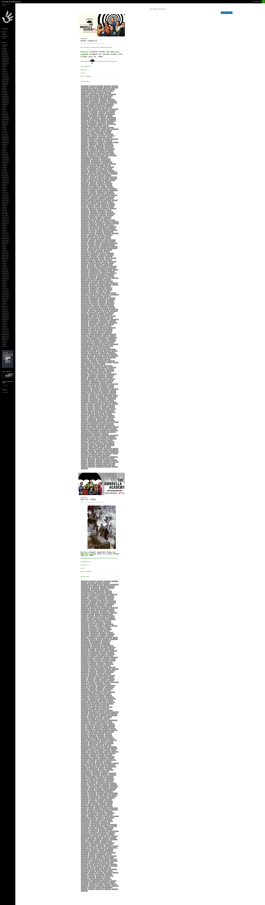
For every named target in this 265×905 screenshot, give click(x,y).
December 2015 (5, 255)
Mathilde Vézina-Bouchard (96, 334)
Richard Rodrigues (85, 829)
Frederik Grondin (85, 213)
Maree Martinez (93, 322)
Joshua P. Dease (92, 276)
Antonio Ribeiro (104, 119)
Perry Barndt (110, 380)
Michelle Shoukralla (86, 349)
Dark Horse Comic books (112, 558)
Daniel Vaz (92, 177)
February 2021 (5, 154)
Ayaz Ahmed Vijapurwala (87, 127)
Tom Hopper (84, 450)
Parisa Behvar (84, 375)
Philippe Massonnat (86, 387)
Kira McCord (112, 753)
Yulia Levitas (99, 463)
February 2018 (5, 213)
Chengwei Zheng (109, 152)
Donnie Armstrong (111, 670)
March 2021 (4, 152)
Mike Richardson (92, 794)
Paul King (106, 379)
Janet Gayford (85, 240)
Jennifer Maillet (108, 717)
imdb (82, 73)
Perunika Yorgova (85, 382)
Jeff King (91, 248)
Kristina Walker (111, 299)
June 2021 (4, 147)
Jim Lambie (108, 258)
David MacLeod (85, 185)
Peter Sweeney (85, 385)
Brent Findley (84, 137)
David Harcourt (108, 183)
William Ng (84, 461)
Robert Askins (93, 397)
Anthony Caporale (111, 117)
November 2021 (5, 139)
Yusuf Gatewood (91, 465)
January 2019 (4, 195)
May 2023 (4, 109)
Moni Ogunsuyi (85, 799)
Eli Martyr (115, 200)
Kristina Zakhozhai (86, 301)
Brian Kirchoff (114, 139)
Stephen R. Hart (97, 433)
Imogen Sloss (114, 230)
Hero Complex (89, 41)
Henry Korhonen (85, 228)
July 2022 (4, 126)
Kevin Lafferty (85, 296)
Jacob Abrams (115, 233)
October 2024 (4, 81)
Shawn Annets (106, 422)
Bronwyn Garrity (92, 142)
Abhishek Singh (85, 87)
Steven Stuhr (103, 437)
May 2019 (4, 188)
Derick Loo (106, 190)
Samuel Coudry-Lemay (86, 412)
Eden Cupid (84, 200)
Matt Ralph (112, 336)
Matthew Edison (95, 339)
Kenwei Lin (84, 294)
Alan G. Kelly (100, 92)
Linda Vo (91, 309)
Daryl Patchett (93, 178)
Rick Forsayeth (85, 395)
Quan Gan (111, 387)
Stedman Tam (105, 428)
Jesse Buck (102, 253)
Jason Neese (98, 243)
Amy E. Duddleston (101, 104)
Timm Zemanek (85, 448)
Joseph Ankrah (105, 273)
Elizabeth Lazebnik (93, 675)
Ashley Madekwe (101, 124)
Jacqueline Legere (92, 235)
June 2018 (4, 207)
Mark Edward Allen (86, 327)
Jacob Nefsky (84, 235)
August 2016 (4, 243)
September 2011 (5, 337)
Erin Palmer (103, 680)
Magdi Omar (109, 317)
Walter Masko (92, 460)
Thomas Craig (84, 445)
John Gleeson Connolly (95, 263)
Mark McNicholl (111, 327)
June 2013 (4, 303)
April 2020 (4, 170)
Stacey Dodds (91, 428)
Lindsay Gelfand (98, 309)
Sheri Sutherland (94, 423)
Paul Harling (99, 379)
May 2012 (4, 324)
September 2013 (5, 298)
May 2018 (4, 208)
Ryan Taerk (84, 408)
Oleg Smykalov (110, 370)
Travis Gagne (94, 453)
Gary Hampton (103, 215)
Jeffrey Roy (84, 717)
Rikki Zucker (99, 395)
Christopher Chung (95, 160)
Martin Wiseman (85, 332)
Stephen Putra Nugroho (87, 433)
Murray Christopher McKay (100, 357)
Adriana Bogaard (102, 89)
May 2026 (4, 49)
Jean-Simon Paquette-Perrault (111, 712)
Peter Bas (103, 382)
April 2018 (4, 210)
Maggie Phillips (94, 319)
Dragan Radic (93, 672)
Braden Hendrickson (86, 135)
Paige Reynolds (102, 374)
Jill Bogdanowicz (94, 258)
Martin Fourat (102, 331)
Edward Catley (91, 200)
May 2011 (4, 344)
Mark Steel (92, 329)
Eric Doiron (84, 205)
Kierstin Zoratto (94, 753)
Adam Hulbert (114, 87)
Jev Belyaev (94, 256)
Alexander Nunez (85, 97)
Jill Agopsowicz (85, 258)
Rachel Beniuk (115, 389)
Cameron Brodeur (109, 145)
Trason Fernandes (85, 453)
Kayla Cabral (93, 288)
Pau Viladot (109, 377)
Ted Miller (92, 443)
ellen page (84, 677)
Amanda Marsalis (85, 102)
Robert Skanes (111, 400)
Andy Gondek (101, 112)
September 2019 (5, 182)
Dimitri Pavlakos (96, 195)
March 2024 (4, 92)
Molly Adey (111, 798)
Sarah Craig (91, 413)
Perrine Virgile (102, 380)
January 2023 (4, 116)
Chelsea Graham (91, 152)
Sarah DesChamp (99, 413)
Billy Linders (84, 132)
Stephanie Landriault (104, 430)
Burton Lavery (85, 144)
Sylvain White (102, 440)
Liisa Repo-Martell (101, 760)
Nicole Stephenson (93, 369)
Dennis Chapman (112, 188)
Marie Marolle (85, 324)
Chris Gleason (93, 639)
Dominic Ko (114, 195)
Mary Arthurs (93, 332)
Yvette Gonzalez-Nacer (102, 465)
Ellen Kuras (112, 675)
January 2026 (4, 56)
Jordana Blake (85, 273)
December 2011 (5, 333)
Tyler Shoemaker (85, 879)
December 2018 (5, 197)
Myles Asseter (84, 359)
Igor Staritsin (106, 230)
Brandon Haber (111, 135)
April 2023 (4, 111)
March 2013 (4, 308)
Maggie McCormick (86, 319)
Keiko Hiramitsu (94, 289)
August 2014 (4, 280)
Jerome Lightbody (95, 253)
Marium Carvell (110, 324)
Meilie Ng (90, 341)
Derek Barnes (84, 190)
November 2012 (5, 314)
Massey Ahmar (108, 332)
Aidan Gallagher (97, 91)
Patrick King (84, 377)
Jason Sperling (105, 243)
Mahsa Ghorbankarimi (104, 319)
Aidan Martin (106, 91)
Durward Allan (93, 198)
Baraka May (96, 127)
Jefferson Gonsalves (112, 248)
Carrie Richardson (109, 147)
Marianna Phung (113, 322)
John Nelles (84, 266)
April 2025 (4, 71)
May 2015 (4, 265)
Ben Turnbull (97, 129)
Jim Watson (90, 259)
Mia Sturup (106, 344)
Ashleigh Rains (110, 122)
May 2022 (4, 129)
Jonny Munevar (85, 271)
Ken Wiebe (114, 293)
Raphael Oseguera (104, 390)
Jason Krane (91, 243)
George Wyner (97, 220)
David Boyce (105, 180)
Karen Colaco (100, 284)
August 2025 (4, 64)
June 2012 (4, 323)
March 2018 (4, 212)
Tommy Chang (109, 874)
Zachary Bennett (99, 466)
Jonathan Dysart (111, 268)
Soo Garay (84, 428)
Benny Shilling (115, 129)
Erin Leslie (97, 680)
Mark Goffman (95, 327)
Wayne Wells (99, 460)
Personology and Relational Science (11, 2)
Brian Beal (99, 139)
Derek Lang (99, 190)
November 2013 (5, 294)
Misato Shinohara (94, 354)
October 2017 (4, 220)
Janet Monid (98, 240)
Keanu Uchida (109, 288)
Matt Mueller (105, 336)
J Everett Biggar (85, 233)
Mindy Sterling (111, 352)
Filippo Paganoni (85, 211)
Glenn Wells (107, 221)
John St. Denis (105, 266)
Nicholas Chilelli (99, 365)
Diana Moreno (85, 193)
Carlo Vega (91, 147)
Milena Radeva (85, 352)
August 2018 (4, 203)
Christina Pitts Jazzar (95, 642)
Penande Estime (94, 380)
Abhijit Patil (115, 86)
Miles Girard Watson (94, 352)
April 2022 (4, 131)
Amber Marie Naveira (104, 102)
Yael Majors (84, 463)
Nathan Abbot (111, 360)
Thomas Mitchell (101, 445)
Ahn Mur (83, 91)
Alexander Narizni (108, 96)
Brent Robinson (102, 137)
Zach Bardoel (111, 465)
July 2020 (4, 165)
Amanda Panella (94, 102)
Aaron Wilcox (108, 86)
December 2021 (5, 137)
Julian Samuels (99, 279)
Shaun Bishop (84, 422)
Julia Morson (115, 278)
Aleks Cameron (85, 94)
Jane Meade (108, 238)
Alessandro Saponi (94, 94)
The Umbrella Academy (109, 443)
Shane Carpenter (92, 420)
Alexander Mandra (99, 96)
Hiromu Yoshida (111, 228)
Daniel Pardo (101, 175)
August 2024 (4, 84)
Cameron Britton (100, 145)
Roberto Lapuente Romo (96, 402)
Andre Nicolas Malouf (100, 597)
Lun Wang (113, 316)
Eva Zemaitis (105, 208)
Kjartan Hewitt (85, 299)
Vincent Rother (91, 458)
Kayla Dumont (101, 288)
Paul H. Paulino (91, 379)
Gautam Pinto (85, 216)
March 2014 (4, 288)
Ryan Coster (104, 405)
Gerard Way (112, 220)
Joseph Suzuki (113, 273)
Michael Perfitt (92, 793)
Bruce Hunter (109, 142)
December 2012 (5, 313)
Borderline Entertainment (87, 622)
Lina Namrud (84, 761)
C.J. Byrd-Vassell (93, 144)
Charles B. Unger (85, 150)
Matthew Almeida (93, 337)
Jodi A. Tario (91, 261)
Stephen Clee (103, 432)
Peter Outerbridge (95, 384)
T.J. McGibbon (109, 440)
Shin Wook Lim (103, 423)
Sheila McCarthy (114, 422)
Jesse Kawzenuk (110, 253)
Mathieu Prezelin (85, 334)
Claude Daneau (92, 165)
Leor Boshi (102, 304)
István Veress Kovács (108, 231)
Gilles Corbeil (84, 221)
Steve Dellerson (114, 435)
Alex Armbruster (103, 94)
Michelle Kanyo (106, 347)
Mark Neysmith (85, 329)
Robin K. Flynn (113, 402)
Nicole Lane (104, 367)
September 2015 (5, 258)
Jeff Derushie (84, 248)
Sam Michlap (84, 410)
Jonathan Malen (85, 269)
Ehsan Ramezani (107, 200)
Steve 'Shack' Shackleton (87, 435)
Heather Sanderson (104, 226)
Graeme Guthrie (115, 221)
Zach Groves (84, 466)
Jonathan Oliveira (94, 269)
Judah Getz (111, 276)
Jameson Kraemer (85, 238)
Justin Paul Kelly (85, 283)
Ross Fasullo (94, 836)
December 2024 (5, 78)
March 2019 (4, 192)
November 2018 (5, 198)
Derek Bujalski (92, 190)
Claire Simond (112, 163)
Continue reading (85, 81)
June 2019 (4, 187)
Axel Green (106, 125)
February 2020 (5, 174)
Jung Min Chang (107, 279)
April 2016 (4, 250)
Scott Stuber (84, 417)
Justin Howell (109, 281)
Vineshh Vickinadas (101, 458)
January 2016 (4, 253)
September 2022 (5, 122)
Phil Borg (98, 385)
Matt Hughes (98, 336)
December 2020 (5, 157)
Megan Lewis (84, 341)
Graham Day (92, 223)
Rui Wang (84, 405)
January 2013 (4, 311)
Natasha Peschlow (102, 360)
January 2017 (4, 235)
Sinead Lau (94, 427)
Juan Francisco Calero (102, 276)
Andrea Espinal (93, 107)
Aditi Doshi (94, 89)
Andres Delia (108, 107)
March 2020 (4, 172)
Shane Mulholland (102, 420)
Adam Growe (107, 87)
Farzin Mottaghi (101, 210)
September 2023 (5, 102)
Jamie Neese (101, 238)
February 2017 (5, 233)
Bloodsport (4, 34)
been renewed (105, 61)
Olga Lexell (91, 372)
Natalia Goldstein (85, 360)
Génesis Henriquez (107, 216)
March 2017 (4, 232)
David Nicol (109, 185)
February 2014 (5, 289)
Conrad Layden (85, 170)
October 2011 (4, 336)
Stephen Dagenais (111, 432)
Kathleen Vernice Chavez (105, 286)
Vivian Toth (84, 460)
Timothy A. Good (93, 448)
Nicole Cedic (97, 367)
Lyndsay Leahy (85, 317)
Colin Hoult (111, 167)
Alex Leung (84, 96)
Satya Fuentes (111, 415)
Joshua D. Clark (101, 274)
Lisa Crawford (100, 311)
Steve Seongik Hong (86, 437)
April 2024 (4, 91)
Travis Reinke (101, 453)
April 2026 (4, 51)
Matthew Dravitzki (86, 339)
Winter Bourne (99, 461)
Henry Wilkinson (94, 228)
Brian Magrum (85, 140)
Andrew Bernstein (96, 109)
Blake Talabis (107, 132)
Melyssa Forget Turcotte (87, 344)
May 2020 (4, 169)
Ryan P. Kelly (90, 407)
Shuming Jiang (101, 425)
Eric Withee (112, 205)
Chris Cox (115, 637)
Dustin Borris (101, 198)
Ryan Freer (84, 407)
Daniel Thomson (85, 177)
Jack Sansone (107, 233)
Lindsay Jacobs (107, 309)
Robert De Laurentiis (111, 397)
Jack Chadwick (99, 233)
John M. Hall (84, 264)
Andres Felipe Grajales (86, 109)
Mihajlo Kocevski (111, 349)
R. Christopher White (105, 389)
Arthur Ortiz (93, 122)
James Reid (97, 236)
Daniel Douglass (85, 175)
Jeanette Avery (85, 246)
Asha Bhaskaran (101, 122)
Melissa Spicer (96, 342)
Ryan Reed (104, 407)
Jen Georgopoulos (92, 717)
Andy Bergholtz (93, 112)
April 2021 (4, 150)
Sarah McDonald (85, 415)
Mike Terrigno (107, 794)
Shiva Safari (110, 423)
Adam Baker (92, 87)
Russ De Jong (90, 405)
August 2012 (4, 319)
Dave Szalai (84, 180)
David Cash (112, 180)
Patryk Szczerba (101, 377)
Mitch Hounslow (104, 354)
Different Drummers (257, 1)
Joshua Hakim (84, 276)
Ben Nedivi (91, 129)
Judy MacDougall (85, 278)
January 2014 (4, 291)
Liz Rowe (90, 312)
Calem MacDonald (108, 144)
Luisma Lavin (96, 316)
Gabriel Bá (103, 213)
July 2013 (4, 301)
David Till (104, 187)
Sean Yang (84, 418)
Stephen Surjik (105, 433)
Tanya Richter (114, 866)
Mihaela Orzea (103, 349)
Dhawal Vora (110, 192)
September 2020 (5, 162)
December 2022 (5, 117)
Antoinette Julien (95, 119)
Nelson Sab (115, 362)
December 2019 (5, 177)
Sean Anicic (91, 417)
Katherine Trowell (94, 286)
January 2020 (4, 175)
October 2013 (4, 296)
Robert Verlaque (85, 402)
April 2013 (4, 306)
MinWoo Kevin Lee (85, 354)
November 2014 (5, 275)
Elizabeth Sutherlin (103, 675)
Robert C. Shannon (101, 397)
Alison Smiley (111, 99)
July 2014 (4, 281)
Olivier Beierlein (107, 372)
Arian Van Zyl (91, 120)
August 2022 (4, 124)
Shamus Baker (110, 418)
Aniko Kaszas (94, 114)
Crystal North (85, 172)
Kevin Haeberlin (106, 294)
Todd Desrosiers (108, 448)
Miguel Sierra (95, 349)
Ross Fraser (101, 836)
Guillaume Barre (100, 225)
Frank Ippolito (94, 211)
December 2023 (5, 97)
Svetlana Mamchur (93, 440)
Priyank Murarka (103, 387)
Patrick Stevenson (92, 377)
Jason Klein (84, 243)
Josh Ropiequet (93, 274)
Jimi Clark (96, 259)
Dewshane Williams (101, 192)
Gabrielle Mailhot (111, 213)
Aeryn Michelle (111, 89)
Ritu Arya (115, 395)
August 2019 (4, 184)
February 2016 (5, 251)
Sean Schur (104, 417)
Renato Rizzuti (105, 392)
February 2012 (5, 329)
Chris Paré (99, 639)
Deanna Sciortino (94, 188)
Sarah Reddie (103, 415)
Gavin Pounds (92, 216)
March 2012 (4, 328)
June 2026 (4, 48)
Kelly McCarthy (85, 291)
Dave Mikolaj (113, 178)
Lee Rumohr (95, 304)
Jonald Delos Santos (101, 268)
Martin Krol (109, 331)
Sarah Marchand (107, 413)
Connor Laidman (108, 168)
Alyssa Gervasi (109, 592)
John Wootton (113, 266)
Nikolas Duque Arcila (86, 370)
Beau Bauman (110, 127)
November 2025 (5, 59)
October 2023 (4, 101)
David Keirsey (93, 43)
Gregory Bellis (92, 225)
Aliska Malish (103, 99)
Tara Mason (84, 867)
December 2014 (5, 273)
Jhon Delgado (101, 256)
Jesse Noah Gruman (113, 720)
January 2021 (4, 155)
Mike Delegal (84, 794)
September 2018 (5, 202)
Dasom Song (101, 178)
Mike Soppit (100, 794)
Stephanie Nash (114, 430)
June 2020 (4, 167)
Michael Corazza (114, 344)
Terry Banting (99, 443)
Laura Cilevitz (110, 301)
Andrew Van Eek (85, 112)
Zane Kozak (114, 466)
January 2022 (4, 136)
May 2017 (4, 228)
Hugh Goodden (85, 230)
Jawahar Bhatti (113, 243)
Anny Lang (103, 117)
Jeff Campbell (114, 246)
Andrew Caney (110, 599)
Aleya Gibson (96, 99)
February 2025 (5, 74)
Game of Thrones (5, 36)
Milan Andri (114, 794)
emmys (82, 76)
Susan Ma (98, 438)
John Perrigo (91, 266)
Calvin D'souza (85, 145)
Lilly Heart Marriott (111, 760)
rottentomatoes (84, 66)
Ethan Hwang (92, 208)
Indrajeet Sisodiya (85, 231)
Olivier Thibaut (85, 374)
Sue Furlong (84, 438)
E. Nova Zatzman (109, 198)
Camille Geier (84, 147)
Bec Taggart (84, 129)
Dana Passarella (106, 173)
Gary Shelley (110, 215)
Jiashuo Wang (109, 256)
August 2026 (4, 44)
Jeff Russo (96, 248)
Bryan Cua (116, 142)
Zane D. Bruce (107, 466)
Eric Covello (111, 203)
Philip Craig (104, 385)
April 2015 (4, 266)
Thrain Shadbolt (110, 445)
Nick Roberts (84, 367)
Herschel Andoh (103, 228)
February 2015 (5, 270)
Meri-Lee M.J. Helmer (98, 344)
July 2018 (4, 205)
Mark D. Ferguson (99, 326)
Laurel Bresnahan (85, 756)
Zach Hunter (91, 466)
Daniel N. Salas (94, 175)
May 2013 (4, 304)
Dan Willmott (98, 173)
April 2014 (4, 286)
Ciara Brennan (105, 163)
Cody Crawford (85, 167)
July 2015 (4, 261)
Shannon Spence (110, 420)
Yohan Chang (91, 463)
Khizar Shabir (107, 296)
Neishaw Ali (109, 362)
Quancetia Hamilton (86, 389)
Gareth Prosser (85, 215)
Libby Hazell (111, 306)
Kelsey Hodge (107, 291)
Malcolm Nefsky (103, 321)
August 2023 (4, 104)
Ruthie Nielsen (97, 405)
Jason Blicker (112, 240)
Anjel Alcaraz (85, 115)
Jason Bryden (84, 241)
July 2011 (4, 341)
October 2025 (4, 61)
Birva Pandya (91, 132)
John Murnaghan (108, 264)
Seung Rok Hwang (101, 418)
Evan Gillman (113, 208)
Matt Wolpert (85, 337)
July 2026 (4, 46)
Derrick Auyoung (113, 190)
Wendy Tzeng (106, 460)
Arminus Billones (85, 122)
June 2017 (4, 227)
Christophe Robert (86, 160)
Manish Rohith (112, 321)
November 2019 (5, 179)
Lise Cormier (84, 312)
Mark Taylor (99, 329)
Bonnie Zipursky (109, 134)
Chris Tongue (84, 155)
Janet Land (92, 240)
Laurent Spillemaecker (86, 304)
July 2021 (4, 145)
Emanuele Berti (85, 203)
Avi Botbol (99, 125)
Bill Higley (109, 130)
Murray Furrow (111, 357)
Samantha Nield (110, 410)
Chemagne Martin (100, 152)
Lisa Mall (107, 311)
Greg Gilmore (84, 225)
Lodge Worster (103, 312)
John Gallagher (85, 263)
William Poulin (91, 461)
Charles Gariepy (103, 150)
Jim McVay (114, 258)
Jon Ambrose (84, 268)
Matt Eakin (84, 336)
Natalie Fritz (93, 360)
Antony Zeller (112, 119)
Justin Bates (95, 281)
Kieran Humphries (85, 753)
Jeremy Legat (92, 251)
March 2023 (4, 112)
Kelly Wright (93, 291)
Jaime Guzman (101, 235)
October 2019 (4, 180)
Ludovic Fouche (108, 314)
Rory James (111, 834)
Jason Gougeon (100, 241)
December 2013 (5, 293)
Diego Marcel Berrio (110, 193)
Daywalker (4, 37)
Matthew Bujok (102, 337)
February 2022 (5, 134)
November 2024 (5, 79)
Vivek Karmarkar (110, 458)
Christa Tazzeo (92, 155)
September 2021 (5, 142)
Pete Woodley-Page (95, 382)
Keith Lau (109, 289)
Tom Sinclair (98, 450)
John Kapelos (105, 263)
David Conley (93, 182)
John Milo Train (99, 264)
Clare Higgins (84, 165)
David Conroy (101, 182)
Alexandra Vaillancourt (105, 97)
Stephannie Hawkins (86, 432)
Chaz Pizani (110, 150)
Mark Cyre (92, 326)
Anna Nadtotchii (93, 115)
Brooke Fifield (101, 142)
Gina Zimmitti (92, 221)
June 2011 (4, 342)
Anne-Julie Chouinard (86, 117)
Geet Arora (99, 216)
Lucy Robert (101, 314)
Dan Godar (90, 173)
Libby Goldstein (103, 306)
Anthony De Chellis (86, 119)
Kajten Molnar (85, 284)
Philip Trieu (111, 385)
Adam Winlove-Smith (86, 89)
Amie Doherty (92, 104)
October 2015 (4, 256)
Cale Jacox (100, 144)
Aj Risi (111, 91)
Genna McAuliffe (85, 218)
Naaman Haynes (92, 359)
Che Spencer (84, 152)
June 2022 (4, 127)
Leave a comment (102, 43)
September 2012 (5, 318)
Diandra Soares (93, 193)
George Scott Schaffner (87, 220)
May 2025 (4, 69)
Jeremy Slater (99, 251)
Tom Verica (105, 450)
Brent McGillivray (93, 137)
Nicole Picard (84, 369)
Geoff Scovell (107, 218)
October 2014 (4, 276)
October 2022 (4, 121)
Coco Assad (107, 165)
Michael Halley (100, 791)
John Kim (111, 263)
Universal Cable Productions (95, 455)
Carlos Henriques (99, 147)
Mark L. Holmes (103, 327)
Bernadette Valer (85, 130)
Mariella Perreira (93, 324)
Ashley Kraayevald (93, 124)
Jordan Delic (103, 271)
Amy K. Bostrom (110, 104)
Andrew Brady (105, 109)
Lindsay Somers (85, 311)
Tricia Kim (115, 453)
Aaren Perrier (93, 86)
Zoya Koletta (84, 468)
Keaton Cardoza (85, 289)
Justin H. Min (101, 281)
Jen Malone (100, 717)
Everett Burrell (85, 210)
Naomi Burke (107, 359)
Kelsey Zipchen (94, 293)
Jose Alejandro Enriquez (95, 273)
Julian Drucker (91, 279)
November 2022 (5, 119)
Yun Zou (113, 463)
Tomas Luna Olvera (114, 450)
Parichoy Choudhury (111, 374)
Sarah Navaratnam (95, 415)
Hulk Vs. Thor (4, 31)
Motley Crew (88, 499)
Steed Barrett (113, 428)
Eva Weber (99, 208)
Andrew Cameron (114, 109)
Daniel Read (108, 175)
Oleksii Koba (84, 372)
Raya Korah (91, 392)
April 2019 (4, 190)
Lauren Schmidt (94, 756)
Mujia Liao (91, 357)
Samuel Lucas (102, 412)
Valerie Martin (106, 455)
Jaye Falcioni (101, 712)
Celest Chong (103, 634)
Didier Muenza (101, 193)
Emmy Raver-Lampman (102, 203)
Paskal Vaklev (92, 375)
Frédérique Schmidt (95, 213)
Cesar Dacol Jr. (111, 634)
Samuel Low (95, 412)
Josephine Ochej (85, 274)
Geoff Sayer (100, 218)
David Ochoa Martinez (86, 187)
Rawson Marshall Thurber (96, 826)
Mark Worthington (108, 329)
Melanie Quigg (112, 341)
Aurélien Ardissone (111, 124)
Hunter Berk (92, 230)
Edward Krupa (99, 200)
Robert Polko (85, 400)
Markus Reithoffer (86, 331)
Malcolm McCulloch (94, 321)
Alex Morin (90, 96)
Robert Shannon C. (93, 400)
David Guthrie (100, 183)
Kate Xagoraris (85, 286)
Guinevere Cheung (109, 225)
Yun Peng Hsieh (106, 463)
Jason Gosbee (92, 241)
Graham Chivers (85, 223)
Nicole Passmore (112, 367)
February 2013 (5, 309)
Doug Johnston (85, 672)
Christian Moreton (94, 157)
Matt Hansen (91, 336)
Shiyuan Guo (84, 425)
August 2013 (4, 299)
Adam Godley (99, 87)
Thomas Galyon (92, 445)
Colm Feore (100, 168)
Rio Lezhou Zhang (108, 395)
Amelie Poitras (85, 104)
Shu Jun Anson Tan (92, 425)
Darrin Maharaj (85, 178)
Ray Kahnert (84, 392)
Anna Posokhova (102, 115)
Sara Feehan (84, 413)
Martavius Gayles (85, 781)
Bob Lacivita (93, 134)
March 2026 (4, 53)
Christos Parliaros (96, 163)
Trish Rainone (84, 455)
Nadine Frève (100, 359)
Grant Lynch (108, 223)
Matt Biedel (106, 334)
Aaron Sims (100, 86)
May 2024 (4, 89)
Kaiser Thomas (114, 283)
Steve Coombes (106, 435)
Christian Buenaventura (111, 155)
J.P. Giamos (92, 233)
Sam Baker (113, 408)
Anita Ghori (101, 114)
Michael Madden (108, 791)
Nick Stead (91, 367)
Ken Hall (108, 293)
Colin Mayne (84, 168)
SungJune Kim (91, 438)
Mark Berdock (85, 326)
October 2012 (4, 316)
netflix (83, 364)
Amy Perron (84, 597)
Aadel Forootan (85, 86)
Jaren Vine (105, 240)
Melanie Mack (97, 341)
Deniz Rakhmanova (103, 188)
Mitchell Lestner (112, 354)
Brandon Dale (103, 135)
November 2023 (5, 99)
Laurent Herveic (110, 756)
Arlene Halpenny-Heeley (101, 120)
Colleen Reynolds (92, 168)
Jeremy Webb (106, 251)
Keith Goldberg (102, 289)
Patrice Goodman (101, 375)
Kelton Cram (101, 293)
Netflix (84, 52)
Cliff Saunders (100, 165)
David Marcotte (93, 185)
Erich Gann (84, 680)
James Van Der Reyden (106, 236)
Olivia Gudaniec (99, 372)
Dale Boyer (84, 173)
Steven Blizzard (95, 437)
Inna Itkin (93, 231)
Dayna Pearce (110, 187)
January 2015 (4, 271)
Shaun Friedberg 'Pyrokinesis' (95, 422)
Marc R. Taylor (85, 322)
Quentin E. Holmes (96, 389)
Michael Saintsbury (97, 347)
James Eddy (84, 236)
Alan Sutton (108, 92)
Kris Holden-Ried (102, 299)
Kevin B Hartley (97, 294)
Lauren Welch (102, 756)
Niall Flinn (103, 364)
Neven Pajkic (89, 364)
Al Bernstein (93, 92)
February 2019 (5, 193)
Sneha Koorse (108, 427)
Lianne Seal (96, 306)
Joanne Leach (84, 261)
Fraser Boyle (110, 211)
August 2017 (4, 223)
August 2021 (4, 144)
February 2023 (5, 114)
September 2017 (5, 222)
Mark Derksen (108, 326)
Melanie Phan (104, 341)
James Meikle (90, 236)
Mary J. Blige (100, 332)
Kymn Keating (94, 301)
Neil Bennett (94, 362)
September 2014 (5, 278)
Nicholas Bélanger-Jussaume (88, 365)
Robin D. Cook (105, 402)
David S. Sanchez (96, 187)
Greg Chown (115, 223)
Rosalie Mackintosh (86, 836)
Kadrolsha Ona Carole (104, 283)
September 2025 (5, 63)
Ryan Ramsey (97, 407)
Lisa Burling (92, 311)
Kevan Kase (90, 294)
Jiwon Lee (102, 259)
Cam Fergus (92, 145)
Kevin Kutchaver (114, 294)
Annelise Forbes (96, 117)
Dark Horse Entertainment (110, 177)
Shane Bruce (84, 420)
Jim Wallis (84, 259)
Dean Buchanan (85, 188)
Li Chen (90, 306)
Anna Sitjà (110, 115)
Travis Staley (108, 453)
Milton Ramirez (103, 352)
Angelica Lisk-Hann (86, 114)
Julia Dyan (108, 278)
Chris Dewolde (85, 639)
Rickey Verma (92, 395)
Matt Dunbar (113, 334)
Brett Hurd (109, 137)
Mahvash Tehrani (114, 319)
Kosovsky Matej (93, 299)
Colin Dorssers (103, 167)
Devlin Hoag (92, 192)
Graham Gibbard (100, 223)
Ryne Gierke (90, 408)
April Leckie (84, 120)
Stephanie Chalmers (94, 430)
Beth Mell (103, 130)
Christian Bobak (100, 155)
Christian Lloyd (85, 157)
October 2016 (4, 240)
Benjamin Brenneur (106, 129)
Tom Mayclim (91, 450)
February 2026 (5, 54)
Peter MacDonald (85, 384)
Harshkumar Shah (94, 226)
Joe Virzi (105, 261)
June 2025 (4, 68)
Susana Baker (105, 438)
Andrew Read (104, 601)
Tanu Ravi (107, 866)
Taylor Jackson (85, 443)
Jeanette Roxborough (94, 246)
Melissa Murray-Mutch (86, 342)
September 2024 (5, 83)
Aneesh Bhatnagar (110, 112)
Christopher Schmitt (107, 162)
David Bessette (98, 180)
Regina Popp (98, 392)
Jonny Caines (109, 269)
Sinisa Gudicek (101, 427)
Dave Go (107, 178)
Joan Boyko (108, 259)
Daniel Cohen (114, 173)
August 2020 (4, 164)
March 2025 (4, 73)
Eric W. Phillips (105, 205)
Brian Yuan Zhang (100, 140)
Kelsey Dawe (100, 291)
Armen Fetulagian (111, 120)
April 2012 (4, 326)
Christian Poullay (104, 157)
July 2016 (4, 245)
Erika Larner (90, 680)
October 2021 (4, 140)
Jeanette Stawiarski (105, 246)
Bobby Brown (101, 134)
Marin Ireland (102, 324)
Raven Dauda (113, 390)
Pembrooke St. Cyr (85, 380)
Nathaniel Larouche (86, 362)
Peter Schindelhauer (105, 384)
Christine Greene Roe (86, 644)
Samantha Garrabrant (100, 410)
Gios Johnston (100, 221)
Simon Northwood (86, 427)
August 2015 (4, 260)
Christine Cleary (105, 642)
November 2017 (5, 218)
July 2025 (4, 66)
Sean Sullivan (111, 417)
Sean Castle (98, 417)
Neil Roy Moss (102, 362)
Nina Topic (95, 370)
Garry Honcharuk (94, 215)
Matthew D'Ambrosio (112, 337)
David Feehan (93, 183)
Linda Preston (85, 309)
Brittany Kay (84, 142)
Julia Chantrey (101, 278)
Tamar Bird (101, 866)
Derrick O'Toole (85, 192)
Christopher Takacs (86, 163)
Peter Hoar (109, 382)
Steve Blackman (97, 435)
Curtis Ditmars (93, 172)
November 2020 (5, 159)
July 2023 (4, 106)
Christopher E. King (86, 162)
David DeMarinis (85, 183)
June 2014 (4, 283)
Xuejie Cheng (115, 461)
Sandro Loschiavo (111, 412)
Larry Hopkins (102, 301)
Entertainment (84, 38)
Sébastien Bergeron (92, 418)
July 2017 (4, 225)
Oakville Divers (102, 370)
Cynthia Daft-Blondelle (103, 172)
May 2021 (4, 149)
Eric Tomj (98, 205)
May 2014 (4, 285)
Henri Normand (113, 226)
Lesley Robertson (109, 304)
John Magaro (91, 264)
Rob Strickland (85, 397)
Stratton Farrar (111, 437)
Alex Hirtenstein (112, 94)
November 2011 (5, 334)
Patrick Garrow (109, 375)
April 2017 (4, 230)
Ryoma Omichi (98, 408)
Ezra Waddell (93, 210)
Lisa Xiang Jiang (114, 311)
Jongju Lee (102, 269)
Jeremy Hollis (84, 251)
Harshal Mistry (85, 226)
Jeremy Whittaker (85, 253)
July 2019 (4, 185)
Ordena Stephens (93, 374)
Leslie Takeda (84, 306)
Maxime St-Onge (112, 339)
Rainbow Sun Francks (86, 390)
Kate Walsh (115, 284)
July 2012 (4, 321)
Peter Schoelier (114, 384)
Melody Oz (103, 342)
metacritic (83, 69)
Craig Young (111, 170)
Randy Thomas (96, 390)
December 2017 (5, 217)
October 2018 (4, 200)
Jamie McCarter (94, 238)
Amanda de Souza (85, 594)
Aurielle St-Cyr (85, 125)
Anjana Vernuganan (110, 114)
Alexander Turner (94, 97)
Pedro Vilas (112, 379)
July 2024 (4, 86)
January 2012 (4, 331)
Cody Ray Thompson (94, 167)
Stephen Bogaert (95, 432)
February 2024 (5, 94)
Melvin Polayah (110, 342)
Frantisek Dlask (102, 211)
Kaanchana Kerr (94, 283)
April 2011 (4, 346)
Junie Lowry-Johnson (86, 281)
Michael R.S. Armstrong (86, 347)
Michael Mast (84, 793)
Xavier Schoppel (108, 461)
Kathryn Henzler (85, 288)
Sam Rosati (91, 410)
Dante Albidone (100, 177)
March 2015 (4, 268)
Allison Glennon (100, 592)
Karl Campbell (108, 284)
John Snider (98, 266)
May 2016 (4, 248)
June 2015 (4, 263)
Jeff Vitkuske (103, 248)
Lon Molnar (110, 312)
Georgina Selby (105, 220)
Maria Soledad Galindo (103, 322)
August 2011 (4, 339)
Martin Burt (94, 331)
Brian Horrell (106, 139)
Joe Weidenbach (112, 261)
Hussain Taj (99, 230)
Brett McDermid (92, 139)
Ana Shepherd (91, 597)
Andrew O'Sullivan (95, 601)
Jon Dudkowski (92, 268)
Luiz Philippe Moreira (105, 316)
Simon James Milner (110, 425)
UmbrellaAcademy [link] (85, 61)
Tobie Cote (100, 448)
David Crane (108, 182)
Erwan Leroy (110, 680)
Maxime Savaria (103, 339)
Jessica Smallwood (86, 256)
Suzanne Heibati (113, 438)
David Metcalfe (101, 185)
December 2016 (5, 236)
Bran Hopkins (95, 135)
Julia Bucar (93, 278)
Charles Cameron (94, 150)
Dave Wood (90, 180)
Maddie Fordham (93, 317)
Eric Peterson (91, 205)
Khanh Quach (100, 296)
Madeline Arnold (102, 317)
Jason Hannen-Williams (110, 241)
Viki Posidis (84, 458)
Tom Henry (115, 448)
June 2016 (4, 246)
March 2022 (4, 132)
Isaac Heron (99, 231)
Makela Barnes (85, 321)
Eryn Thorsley (85, 208)
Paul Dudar (84, 379)
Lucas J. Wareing (93, 314)
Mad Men (4, 32)
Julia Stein (84, 279)
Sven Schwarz (85, 440)
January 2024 (4, 96)
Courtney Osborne (94, 170)
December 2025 (5, 58)
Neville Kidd (96, 364)
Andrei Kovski (101, 107)
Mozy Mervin (84, 357)
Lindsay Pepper (115, 309)
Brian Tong (92, 140)
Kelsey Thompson (85, 293)
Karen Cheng (92, 284)
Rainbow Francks (112, 824)
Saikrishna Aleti (105, 408)
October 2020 (4, 160)
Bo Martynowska (85, 134)
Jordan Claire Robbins (94, 271)
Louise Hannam (85, 314)
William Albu (114, 460)
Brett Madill (84, 139)
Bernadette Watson (95, 130)
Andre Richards (85, 107)
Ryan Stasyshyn (111, 407)
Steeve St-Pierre (85, 430)
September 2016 (5, 241)
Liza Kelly (96, 312)
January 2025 (4, 76)
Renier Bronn (113, 392)
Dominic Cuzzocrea (106, 195)
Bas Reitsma (103, 127)
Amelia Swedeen (113, 102)
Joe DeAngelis (99, 261)
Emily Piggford (93, 203)
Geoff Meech (93, 218)
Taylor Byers (91, 867)
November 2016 (5, 238)
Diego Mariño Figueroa (86, 195)
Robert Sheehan (102, 400)
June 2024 (4, 87)
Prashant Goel (95, 387)
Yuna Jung (84, 465)
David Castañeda (85, 182)
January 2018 (4, 215)
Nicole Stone (101, 369)
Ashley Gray (84, 124)
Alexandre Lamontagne (87, 99)
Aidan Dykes (89, 91)
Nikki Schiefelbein (109, 369)
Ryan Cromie (111, 405)
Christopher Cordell (105, 160)
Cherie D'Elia (108, 637)
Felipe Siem (109, 210)
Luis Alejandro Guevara (87, 316)
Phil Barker (92, 385)
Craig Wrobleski (103, 170)
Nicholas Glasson (108, 365)
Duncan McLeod (85, 198)
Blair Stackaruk (99, 132)
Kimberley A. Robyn (104, 753)
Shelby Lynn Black (85, 423)
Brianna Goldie (108, 140)
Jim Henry (102, 258)
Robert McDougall (114, 831)
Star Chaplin (98, 428)
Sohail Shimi (115, 427)
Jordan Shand (111, 271)
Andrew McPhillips (86, 601)
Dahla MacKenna (113, 172)
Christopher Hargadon (96, 162)
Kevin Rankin (92, 296)
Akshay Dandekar (85, 92)
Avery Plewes (92, 125)
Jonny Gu (116, 269)
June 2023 (4, 107)
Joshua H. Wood (110, 274)
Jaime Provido (109, 235)
